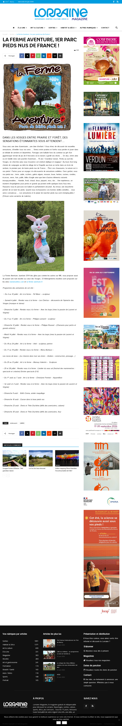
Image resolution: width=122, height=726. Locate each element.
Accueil (5, 34)
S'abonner (88, 646)
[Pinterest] (32, 55)
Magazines (89, 656)
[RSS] (117, 1)
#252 (58, 675)
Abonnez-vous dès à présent (97, 651)
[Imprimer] (60, 55)
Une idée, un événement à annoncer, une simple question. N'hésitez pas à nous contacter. (101, 682)
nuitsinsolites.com (17, 282)
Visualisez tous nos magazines (97, 660)
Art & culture (36, 28)
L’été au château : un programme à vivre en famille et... (68, 653)
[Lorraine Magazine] (61, 14)
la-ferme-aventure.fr (35, 282)
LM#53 (22, 423)
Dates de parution (92, 665)
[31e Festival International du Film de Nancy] (49, 643)
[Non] (119, 720)
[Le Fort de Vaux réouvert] (41, 458)
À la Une (21, 28)
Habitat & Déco (68, 28)
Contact (105, 28)
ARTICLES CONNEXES (12, 445)
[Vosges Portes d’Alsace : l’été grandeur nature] (14, 458)
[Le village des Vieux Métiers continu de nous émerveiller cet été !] (49, 666)
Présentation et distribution (97, 634)
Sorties (52, 28)
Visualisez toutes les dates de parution (101, 670)
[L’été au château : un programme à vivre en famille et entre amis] (49, 655)
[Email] (54, 55)
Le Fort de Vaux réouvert (37, 468)
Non (64, 723)
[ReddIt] (49, 55)
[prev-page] (4, 475)
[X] (27, 55)
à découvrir (13, 423)
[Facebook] (113, 1)
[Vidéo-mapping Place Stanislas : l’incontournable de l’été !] (67, 458)
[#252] (49, 678)
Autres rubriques (88, 28)
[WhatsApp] (38, 55)
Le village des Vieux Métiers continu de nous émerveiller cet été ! (67, 665)
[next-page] (7, 475)
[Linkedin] (43, 55)
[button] (116, 28)
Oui (58, 723)
